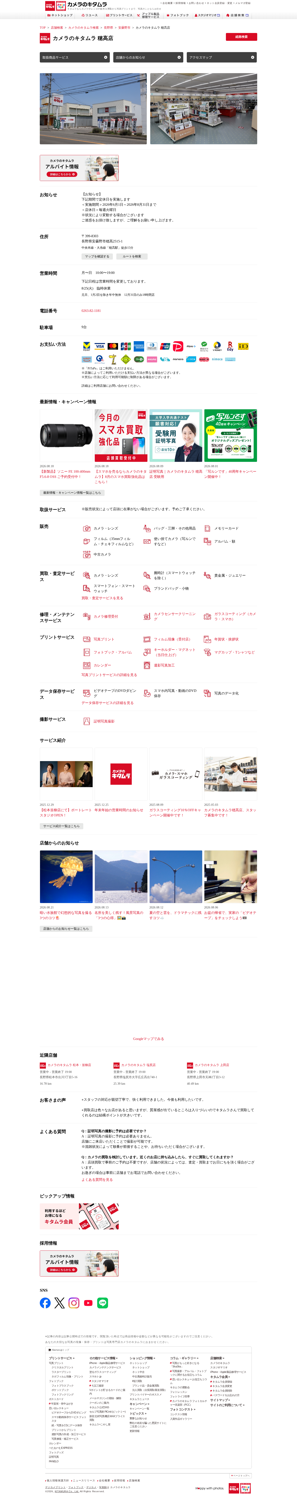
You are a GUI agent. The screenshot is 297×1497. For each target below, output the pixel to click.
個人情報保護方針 (58, 1480)
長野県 (108, 27)
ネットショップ (138, 1363)
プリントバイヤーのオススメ (146, 1394)
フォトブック (56, 1381)
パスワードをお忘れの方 (225, 1395)
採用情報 (180, 3)
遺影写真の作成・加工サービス (69, 1434)
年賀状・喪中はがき (62, 1403)
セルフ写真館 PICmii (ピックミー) (107, 1411)
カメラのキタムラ (220, 1363)
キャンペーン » (139, 1404)
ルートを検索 (132, 256)
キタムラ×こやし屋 (99, 1424)
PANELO (53, 1461)
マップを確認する (97, 256)
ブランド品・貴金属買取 (145, 1385)
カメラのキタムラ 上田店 (212, 1065)
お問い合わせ (196, 3)
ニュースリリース (84, 1480)
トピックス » (138, 1413)
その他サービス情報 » (103, 1358)
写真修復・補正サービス (65, 1438)
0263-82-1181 (91, 311)
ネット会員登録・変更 (219, 3)
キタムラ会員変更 (222, 1386)
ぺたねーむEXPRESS (60, 1447)
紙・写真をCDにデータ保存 (67, 1425)
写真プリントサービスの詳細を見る (109, 675)
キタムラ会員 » (220, 1377)
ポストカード (56, 1399)
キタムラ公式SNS (99, 1407)
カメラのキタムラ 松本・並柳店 (69, 1065)
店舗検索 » (217, 1358)
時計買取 (137, 1381)
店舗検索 (57, 27)
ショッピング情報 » (142, 1358)
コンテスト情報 (178, 1414)
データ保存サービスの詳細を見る (108, 703)
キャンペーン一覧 (139, 1408)
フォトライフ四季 (180, 1396)
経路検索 (241, 36)
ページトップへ (241, 1475)
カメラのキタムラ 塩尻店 (138, 1065)
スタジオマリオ (100, 1381)
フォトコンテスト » (182, 1409)
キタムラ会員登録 (222, 1381)
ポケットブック (60, 1390)
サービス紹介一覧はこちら (61, 826)
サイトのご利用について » (227, 1405)
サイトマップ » (220, 1400)
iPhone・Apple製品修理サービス (107, 1363)
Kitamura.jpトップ (60, 1350)
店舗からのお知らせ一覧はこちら (66, 928)
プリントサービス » (61, 1358)
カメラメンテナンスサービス (105, 1367)
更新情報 (134, 1431)
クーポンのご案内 (99, 1402)
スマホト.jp (95, 1376)
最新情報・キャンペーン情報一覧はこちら (72, 492)
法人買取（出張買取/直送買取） (149, 1390)
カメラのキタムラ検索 (83, 27)
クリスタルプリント (63, 1367)
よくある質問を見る (97, 1179)
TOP (43, 27)
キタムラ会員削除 (222, 1390)
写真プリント (56, 1363)
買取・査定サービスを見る (102, 598)
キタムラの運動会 (180, 1387)
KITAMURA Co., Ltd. (67, 1491)
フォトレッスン (178, 1391)
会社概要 (167, 3)
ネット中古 (138, 1372)
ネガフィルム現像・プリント (67, 1376)
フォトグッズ (56, 1452)
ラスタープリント (61, 1372)
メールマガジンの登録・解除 (105, 1398)
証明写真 (54, 1456)
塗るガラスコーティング (102, 1372)
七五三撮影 (98, 1385)
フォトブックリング (63, 1394)
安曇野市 (124, 27)
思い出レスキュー (58, 1408)
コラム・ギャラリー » (184, 1358)
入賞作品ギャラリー (181, 1418)
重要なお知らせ (138, 1418)
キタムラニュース (139, 1399)
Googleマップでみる (148, 1039)
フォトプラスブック (63, 1385)
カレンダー (55, 1443)
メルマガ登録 (243, 3)
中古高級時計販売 (142, 1376)
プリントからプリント (64, 1429)
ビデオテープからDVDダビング (69, 1412)
